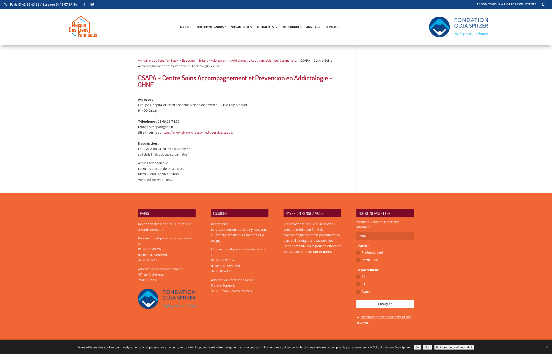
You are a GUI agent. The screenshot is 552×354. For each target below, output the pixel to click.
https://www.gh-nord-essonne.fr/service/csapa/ (198, 132)
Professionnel (372, 252)
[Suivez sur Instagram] (92, 4)
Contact (332, 27)
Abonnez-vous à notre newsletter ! (506, 4)
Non (427, 347)
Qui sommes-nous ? (211, 27)
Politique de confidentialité (454, 347)
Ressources (292, 27)
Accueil (186, 27)
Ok (417, 347)
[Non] (546, 347)
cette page (322, 251)
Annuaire (313, 27)
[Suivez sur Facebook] (84, 4)
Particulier (370, 260)
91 (363, 284)
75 (363, 276)
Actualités (265, 27)
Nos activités (241, 27)
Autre (366, 291)
